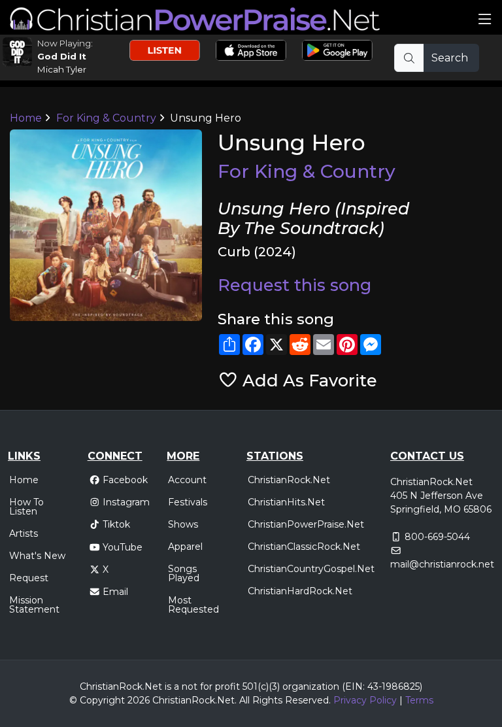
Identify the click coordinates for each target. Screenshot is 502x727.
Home (26, 118)
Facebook (125, 479)
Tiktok (116, 524)
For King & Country (106, 118)
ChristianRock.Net (289, 479)
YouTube (122, 547)
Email (115, 591)
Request (28, 578)
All (244, 700)
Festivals (187, 502)
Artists (23, 533)
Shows (183, 524)
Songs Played (183, 573)
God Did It (61, 56)
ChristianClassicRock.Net (304, 546)
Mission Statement (34, 605)
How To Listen (26, 507)
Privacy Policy (365, 700)
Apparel (185, 546)
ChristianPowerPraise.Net (306, 524)
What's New (37, 555)
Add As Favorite (307, 380)
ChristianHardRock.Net (300, 591)
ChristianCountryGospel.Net (311, 568)
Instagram (126, 502)
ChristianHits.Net (286, 502)
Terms (419, 700)
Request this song (294, 285)
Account (187, 479)
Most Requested (193, 605)
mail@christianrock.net (442, 564)
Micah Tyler (61, 69)
